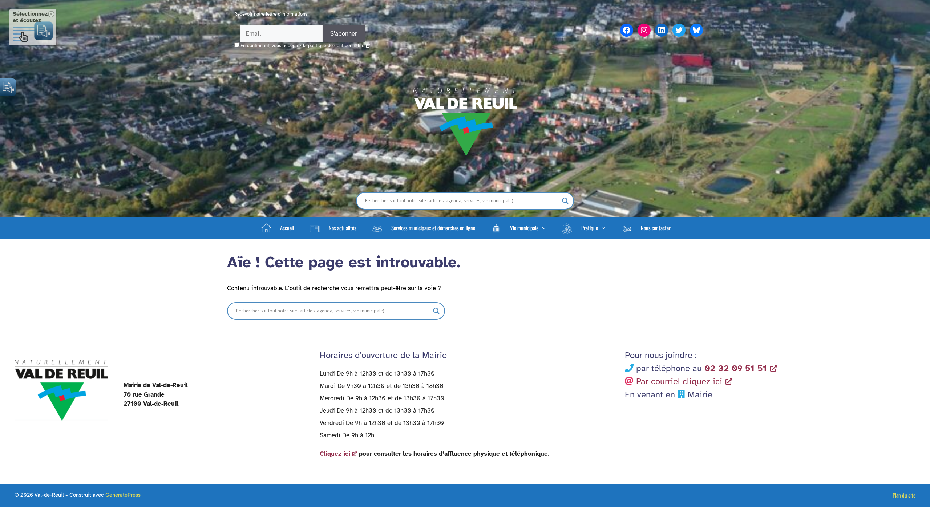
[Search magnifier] (565, 201)
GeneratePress (123, 495)
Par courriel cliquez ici (679, 381)
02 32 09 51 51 (735, 368)
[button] (518, 228)
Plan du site (904, 495)
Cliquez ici (335, 454)
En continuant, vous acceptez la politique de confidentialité (302, 46)
